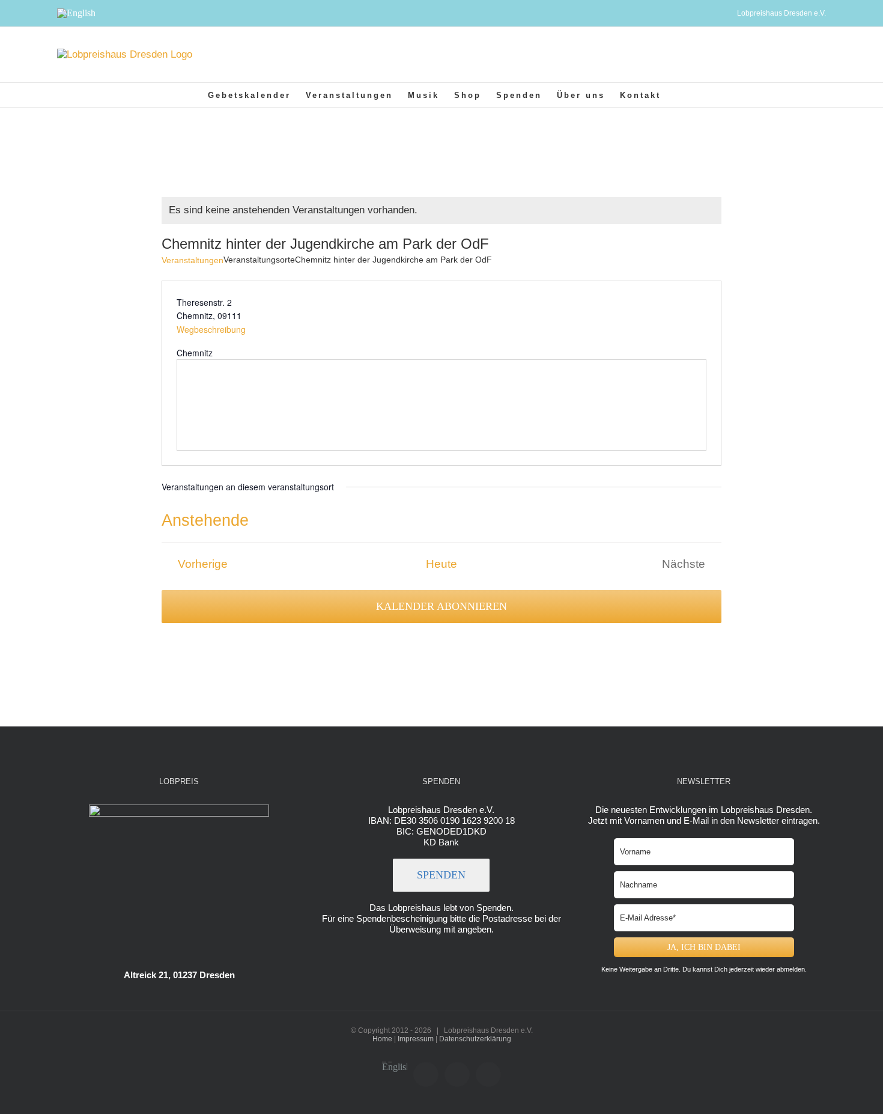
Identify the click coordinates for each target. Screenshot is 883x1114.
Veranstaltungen (192, 260)
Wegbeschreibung (211, 329)
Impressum (416, 1039)
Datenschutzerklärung (475, 1039)
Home (382, 1039)
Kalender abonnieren (441, 606)
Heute (441, 564)
